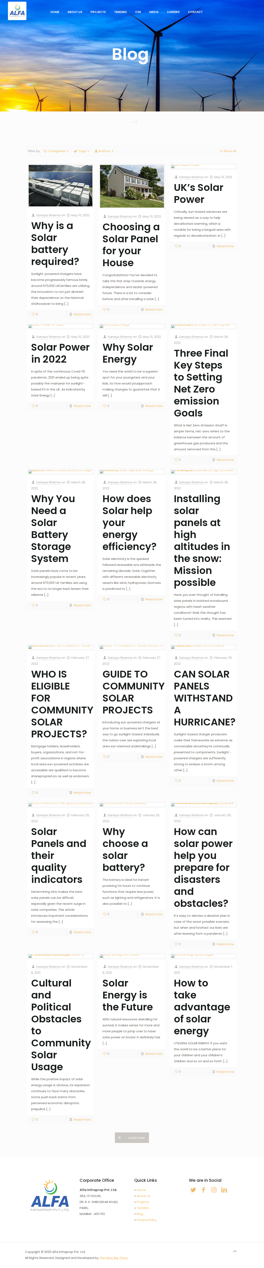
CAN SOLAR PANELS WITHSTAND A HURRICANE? (205, 698)
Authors (104, 151)
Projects (143, 1202)
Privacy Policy (147, 1220)
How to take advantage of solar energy (202, 1007)
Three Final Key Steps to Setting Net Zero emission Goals (201, 383)
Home (141, 1190)
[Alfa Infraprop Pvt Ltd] (17, 10)
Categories (56, 151)
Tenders (143, 1208)
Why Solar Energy (128, 353)
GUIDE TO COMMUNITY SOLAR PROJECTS (134, 692)
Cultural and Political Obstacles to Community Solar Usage (61, 1025)
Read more (82, 314)
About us (143, 1196)
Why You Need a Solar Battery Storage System (53, 528)
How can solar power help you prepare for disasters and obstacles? (203, 867)
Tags (82, 151)
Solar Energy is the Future (128, 995)
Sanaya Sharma (48, 215)
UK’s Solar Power (198, 193)
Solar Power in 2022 (60, 353)
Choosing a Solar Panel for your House (131, 245)
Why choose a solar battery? (125, 849)
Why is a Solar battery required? (55, 244)
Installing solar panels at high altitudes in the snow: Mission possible (202, 540)
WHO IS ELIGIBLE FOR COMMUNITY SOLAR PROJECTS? (62, 704)
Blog (140, 1214)
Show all (230, 151)
